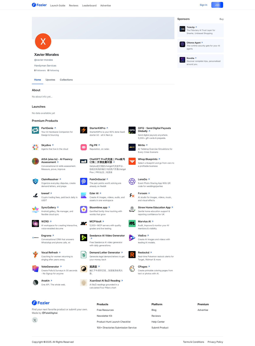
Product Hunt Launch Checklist (113, 321)
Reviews (73, 5)
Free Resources (105, 309)
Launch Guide (57, 5)
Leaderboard (89, 5)
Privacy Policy (215, 341)
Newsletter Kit (104, 315)
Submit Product (160, 327)
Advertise (105, 5)
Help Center (158, 321)
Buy (222, 19)
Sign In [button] (203, 4)
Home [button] (37, 79)
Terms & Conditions (193, 341)
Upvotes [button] (50, 79)
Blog (154, 309)
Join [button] (217, 4)
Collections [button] (66, 79)
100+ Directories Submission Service (117, 327)
